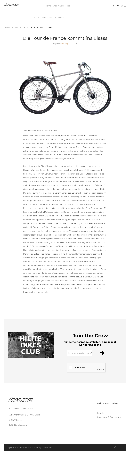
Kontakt (58, 17)
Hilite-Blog (64, 44)
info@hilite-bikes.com (17, 425)
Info (35, 17)
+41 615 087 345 (15, 420)
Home (48, 6)
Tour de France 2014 (79, 136)
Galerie (61, 6)
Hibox (68, 6)
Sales (49, 17)
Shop (55, 6)
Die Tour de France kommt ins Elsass (65, 38)
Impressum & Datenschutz (109, 417)
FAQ (44, 17)
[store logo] (11, 5)
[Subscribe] (102, 352)
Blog (17, 27)
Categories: (56, 44)
